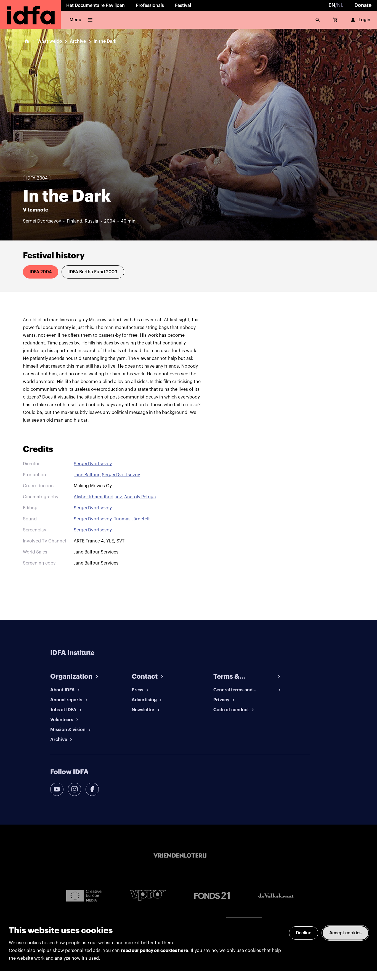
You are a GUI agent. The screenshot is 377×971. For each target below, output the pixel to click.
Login (364, 20)
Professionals (150, 5)
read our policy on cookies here (154, 950)
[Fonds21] (212, 895)
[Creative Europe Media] (84, 895)
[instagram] (74, 789)
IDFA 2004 (41, 272)
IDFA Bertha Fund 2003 (92, 272)
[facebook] (92, 789)
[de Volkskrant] (276, 895)
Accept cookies (345, 933)
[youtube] (56, 789)
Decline (303, 933)
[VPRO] (148, 895)
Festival (183, 5)
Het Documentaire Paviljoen (95, 5)
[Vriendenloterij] (179, 855)
